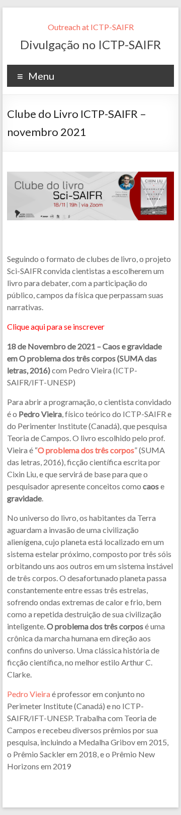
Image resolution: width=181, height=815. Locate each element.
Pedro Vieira (28, 694)
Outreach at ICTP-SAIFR (91, 27)
